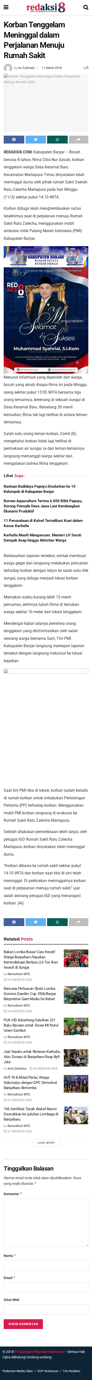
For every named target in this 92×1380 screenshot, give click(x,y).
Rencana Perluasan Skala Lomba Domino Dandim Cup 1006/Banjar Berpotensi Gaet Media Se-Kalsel (30, 993)
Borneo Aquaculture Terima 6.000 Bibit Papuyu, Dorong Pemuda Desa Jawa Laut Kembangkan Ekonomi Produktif (43, 506)
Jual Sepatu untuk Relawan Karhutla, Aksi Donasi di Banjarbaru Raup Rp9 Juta (32, 1056)
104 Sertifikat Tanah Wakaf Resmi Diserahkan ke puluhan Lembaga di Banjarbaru (31, 1114)
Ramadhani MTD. (19, 974)
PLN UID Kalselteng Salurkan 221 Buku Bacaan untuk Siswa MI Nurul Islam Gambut (31, 1025)
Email (10, 1277)
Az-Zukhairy (26, 68)
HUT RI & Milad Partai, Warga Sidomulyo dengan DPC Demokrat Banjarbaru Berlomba (30, 1082)
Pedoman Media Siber (17, 1371)
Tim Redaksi (71, 1371)
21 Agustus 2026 (19, 1131)
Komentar (13, 1193)
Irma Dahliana (17, 1068)
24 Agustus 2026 (19, 979)
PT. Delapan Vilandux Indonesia (39, 1352)
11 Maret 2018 (52, 68)
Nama (10, 1255)
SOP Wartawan (47, 1371)
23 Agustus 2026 (45, 1068)
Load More (46, 1142)
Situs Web (11, 1300)
